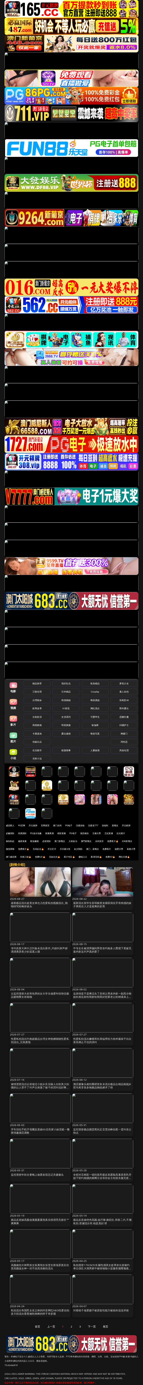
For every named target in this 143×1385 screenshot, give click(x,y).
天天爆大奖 (65, 849)
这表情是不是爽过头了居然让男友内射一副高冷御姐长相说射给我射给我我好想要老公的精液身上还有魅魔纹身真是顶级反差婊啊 (102, 997)
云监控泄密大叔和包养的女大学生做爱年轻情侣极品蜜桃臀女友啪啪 (40, 995)
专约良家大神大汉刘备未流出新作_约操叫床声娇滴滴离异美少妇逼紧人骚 (39, 949)
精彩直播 (61, 833)
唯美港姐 (95, 700)
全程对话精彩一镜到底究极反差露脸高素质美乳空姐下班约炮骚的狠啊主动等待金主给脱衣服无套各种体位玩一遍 (102, 1178)
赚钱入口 (83, 856)
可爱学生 (95, 716)
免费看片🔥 (112, 841)
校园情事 (66, 750)
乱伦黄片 (121, 833)
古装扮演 (37, 716)
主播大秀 (96, 833)
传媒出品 (37, 741)
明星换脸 (66, 725)
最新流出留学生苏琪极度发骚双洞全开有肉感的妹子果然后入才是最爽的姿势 (102, 904)
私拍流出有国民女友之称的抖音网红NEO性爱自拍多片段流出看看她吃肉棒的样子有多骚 (40, 1312)
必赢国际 (10, 833)
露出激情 (66, 733)
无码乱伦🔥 (38, 849)
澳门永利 (57, 825)
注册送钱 (80, 825)
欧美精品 (95, 683)
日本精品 (66, 691)
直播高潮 (49, 833)
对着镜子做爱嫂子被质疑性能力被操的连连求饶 (101, 1310)
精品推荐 (37, 683)
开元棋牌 (33, 825)
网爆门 (124, 733)
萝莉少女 (124, 683)
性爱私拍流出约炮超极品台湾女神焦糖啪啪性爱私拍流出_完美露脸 (40, 1040)
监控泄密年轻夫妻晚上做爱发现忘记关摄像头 (37, 1174)
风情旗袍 (37, 725)
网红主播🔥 (124, 856)
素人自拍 (124, 691)
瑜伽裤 (95, 725)
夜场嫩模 (34, 841)
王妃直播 (108, 833)
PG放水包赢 (36, 833)
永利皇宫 (99, 841)
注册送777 (93, 825)
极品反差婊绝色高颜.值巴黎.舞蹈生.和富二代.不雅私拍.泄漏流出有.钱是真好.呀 (102, 1221)
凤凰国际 (22, 833)
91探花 (66, 708)
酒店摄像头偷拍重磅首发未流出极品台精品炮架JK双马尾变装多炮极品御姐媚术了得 (102, 1085)
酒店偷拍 (84, 833)
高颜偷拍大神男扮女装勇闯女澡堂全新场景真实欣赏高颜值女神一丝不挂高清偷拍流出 (40, 1266)
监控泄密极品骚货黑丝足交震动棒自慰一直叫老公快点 (102, 1131)
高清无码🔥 (96, 856)
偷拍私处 (10, 841)
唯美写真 (95, 733)
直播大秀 (131, 849)
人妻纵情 (95, 750)
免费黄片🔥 (23, 849)
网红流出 (95, 708)
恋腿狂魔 (124, 716)
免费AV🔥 (110, 856)
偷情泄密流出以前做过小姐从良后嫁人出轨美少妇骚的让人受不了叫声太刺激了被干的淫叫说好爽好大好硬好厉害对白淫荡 (40, 1087)
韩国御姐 (66, 700)
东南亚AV (124, 700)
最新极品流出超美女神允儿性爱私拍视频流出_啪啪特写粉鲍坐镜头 (39, 904)
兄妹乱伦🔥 (54, 856)
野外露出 (124, 708)
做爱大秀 (119, 849)
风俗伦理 (124, 750)
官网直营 (45, 825)
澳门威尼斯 (11, 856)
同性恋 (124, 741)
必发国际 (46, 841)
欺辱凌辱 (37, 708)
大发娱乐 (73, 841)
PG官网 (21, 825)
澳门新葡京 (59, 841)
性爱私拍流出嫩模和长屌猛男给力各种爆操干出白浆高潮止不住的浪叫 (102, 1040)
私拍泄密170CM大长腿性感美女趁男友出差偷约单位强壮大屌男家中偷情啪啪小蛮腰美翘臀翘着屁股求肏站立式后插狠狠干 (102, 1268)
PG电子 (68, 825)
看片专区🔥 (69, 856)
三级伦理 (37, 691)
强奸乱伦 (66, 683)
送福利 (105, 825)
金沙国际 (78, 849)
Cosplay (95, 691)
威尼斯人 (10, 825)
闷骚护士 (124, 725)
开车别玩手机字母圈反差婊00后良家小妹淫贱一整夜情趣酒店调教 (40, 1131)
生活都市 (37, 750)
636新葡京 (127, 841)
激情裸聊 (10, 849)
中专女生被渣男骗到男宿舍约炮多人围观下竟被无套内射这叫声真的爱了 (102, 949)
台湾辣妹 (37, 700)
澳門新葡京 (86, 841)
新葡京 (115, 825)
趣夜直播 (22, 841)
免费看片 (107, 849)
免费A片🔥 (40, 856)
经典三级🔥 (25, 856)
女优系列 (66, 716)
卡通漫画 (37, 733)
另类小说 (37, 758)
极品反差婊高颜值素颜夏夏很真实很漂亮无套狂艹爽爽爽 (40, 1221)
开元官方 (52, 849)
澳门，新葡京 (92, 849)
